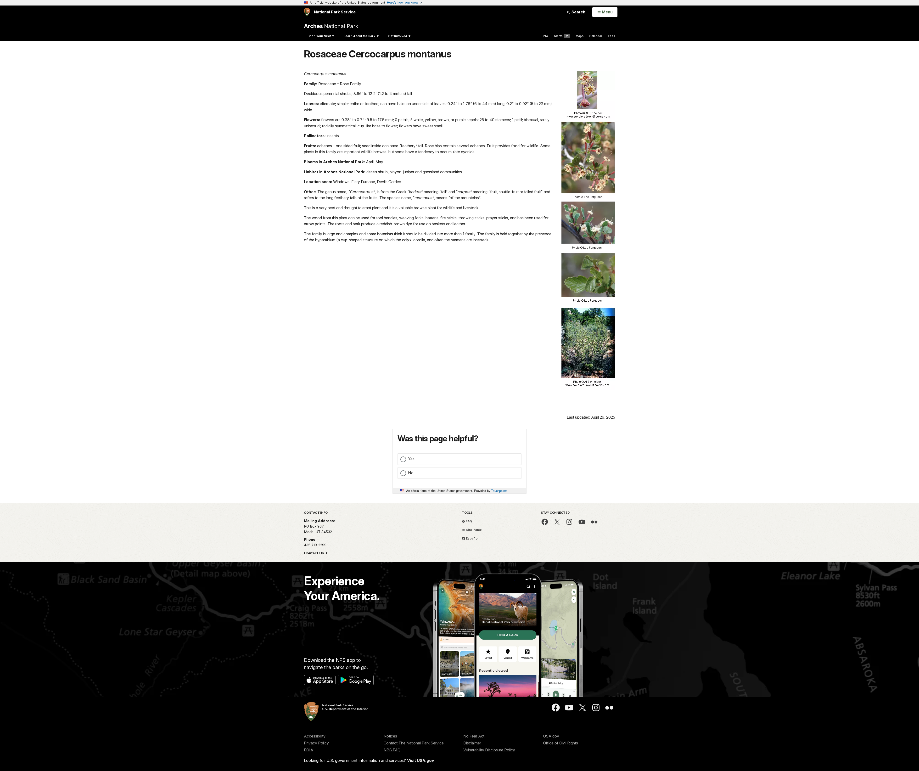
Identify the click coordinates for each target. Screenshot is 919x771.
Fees (611, 36)
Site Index (473, 530)
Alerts (561, 36)
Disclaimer (472, 743)
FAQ (468, 521)
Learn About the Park (359, 36)
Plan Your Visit (320, 36)
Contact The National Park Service (414, 743)
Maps (579, 36)
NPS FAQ (392, 750)
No (411, 472)
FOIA (308, 750)
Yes (411, 458)
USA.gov (551, 736)
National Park (331, 26)
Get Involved (397, 36)
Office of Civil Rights (560, 743)
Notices (390, 736)
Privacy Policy (316, 743)
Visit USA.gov (420, 760)
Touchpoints (499, 490)
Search (578, 12)
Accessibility (314, 736)
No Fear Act (473, 736)
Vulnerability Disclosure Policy (489, 750)
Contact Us (314, 553)
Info (545, 36)
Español (471, 538)
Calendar (595, 36)
